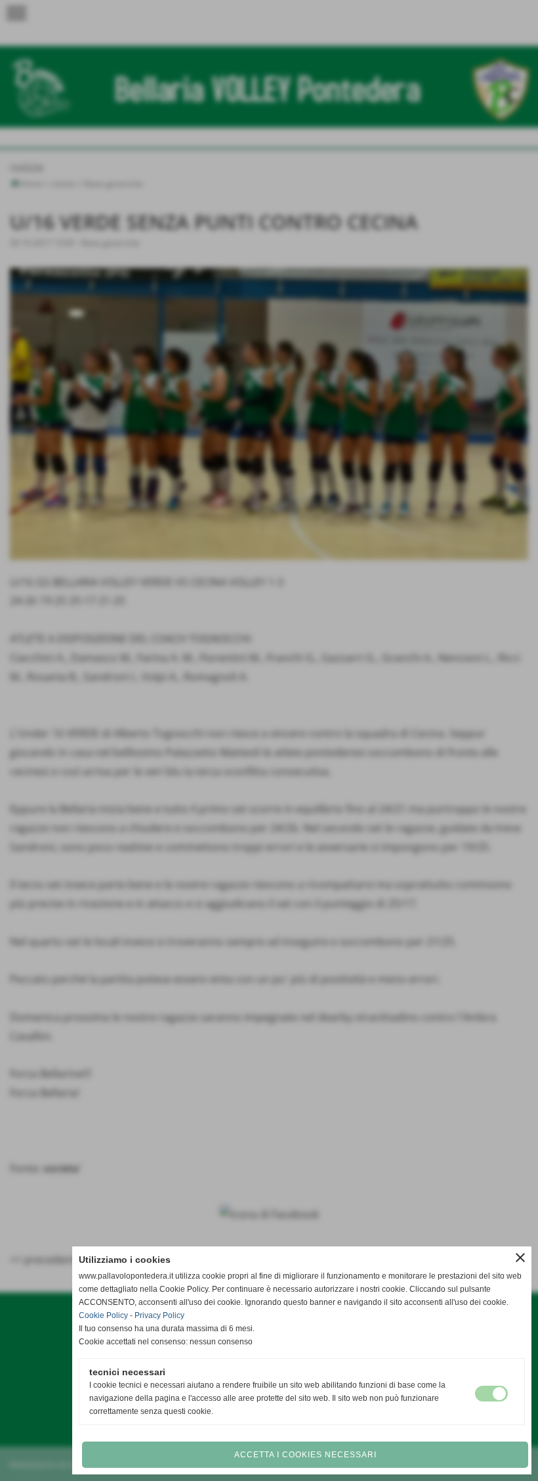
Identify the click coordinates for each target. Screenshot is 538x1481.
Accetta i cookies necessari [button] (305, 1454)
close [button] (520, 1257)
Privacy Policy (159, 1315)
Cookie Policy (103, 1315)
